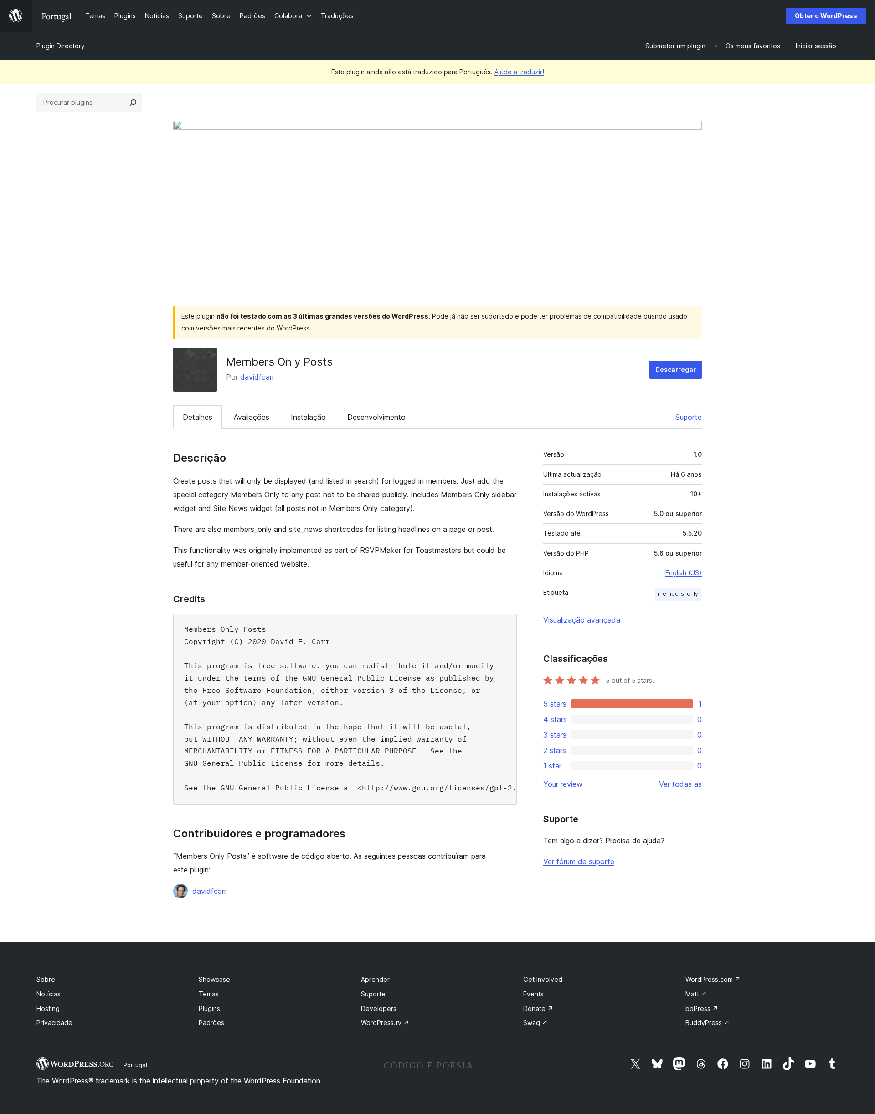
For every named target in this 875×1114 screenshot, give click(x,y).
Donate (538, 1008)
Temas (209, 994)
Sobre (45, 979)
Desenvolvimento (376, 417)
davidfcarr (257, 377)
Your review (562, 784)
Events (533, 994)
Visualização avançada (581, 619)
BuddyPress (707, 1022)
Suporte (688, 417)
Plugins (209, 1008)
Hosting (48, 1008)
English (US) (683, 573)
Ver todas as (680, 784)
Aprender (375, 979)
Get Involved (542, 979)
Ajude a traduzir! (519, 72)
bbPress (701, 1008)
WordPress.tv (385, 1022)
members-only (678, 593)
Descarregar (675, 369)
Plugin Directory (60, 46)
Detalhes (197, 417)
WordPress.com (713, 979)
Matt (696, 994)
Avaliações (251, 417)
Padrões (211, 1022)
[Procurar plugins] (133, 102)
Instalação (308, 417)
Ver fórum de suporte (578, 861)
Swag (535, 1022)
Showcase (214, 979)
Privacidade (54, 1022)
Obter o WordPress (826, 16)
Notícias (48, 994)
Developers (378, 1008)
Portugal (135, 1064)
